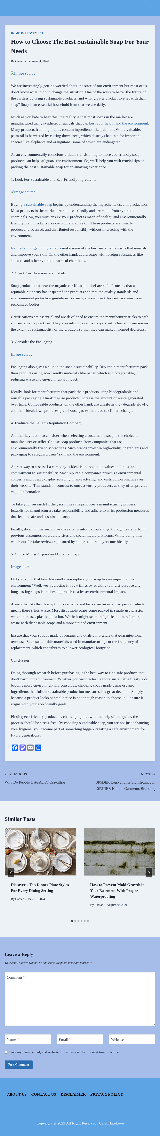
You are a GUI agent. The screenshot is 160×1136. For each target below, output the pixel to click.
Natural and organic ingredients (36, 248)
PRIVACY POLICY (106, 1094)
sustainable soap (39, 204)
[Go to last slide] (11, 872)
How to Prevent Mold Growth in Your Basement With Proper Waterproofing (117, 890)
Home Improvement (27, 33)
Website (117, 1039)
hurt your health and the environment (118, 123)
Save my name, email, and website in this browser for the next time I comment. (66, 1052)
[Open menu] (151, 8)
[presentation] (40, 851)
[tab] (72, 921)
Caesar (19, 61)
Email (65, 1039)
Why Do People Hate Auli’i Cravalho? (35, 778)
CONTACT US (43, 1094)
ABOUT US (17, 1094)
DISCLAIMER (73, 1094)
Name (13, 1039)
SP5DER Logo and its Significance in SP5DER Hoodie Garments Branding (125, 782)
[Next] (149, 872)
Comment (16, 977)
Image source (24, 73)
